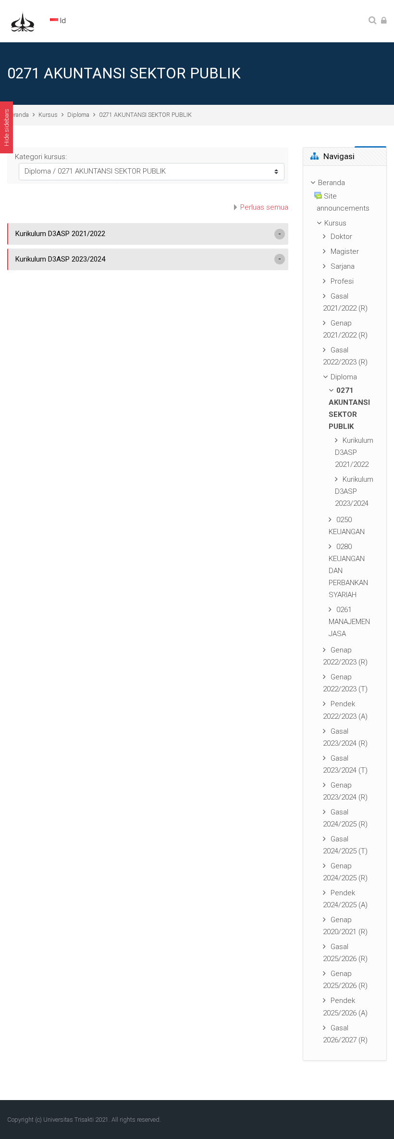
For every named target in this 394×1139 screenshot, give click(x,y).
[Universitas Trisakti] (22, 20)
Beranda (18, 114)
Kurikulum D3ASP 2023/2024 (60, 259)
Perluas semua (264, 207)
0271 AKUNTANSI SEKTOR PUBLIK (145, 114)
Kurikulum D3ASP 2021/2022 (60, 233)
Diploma (78, 114)
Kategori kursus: (41, 156)
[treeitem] (344, 613)
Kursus (48, 114)
